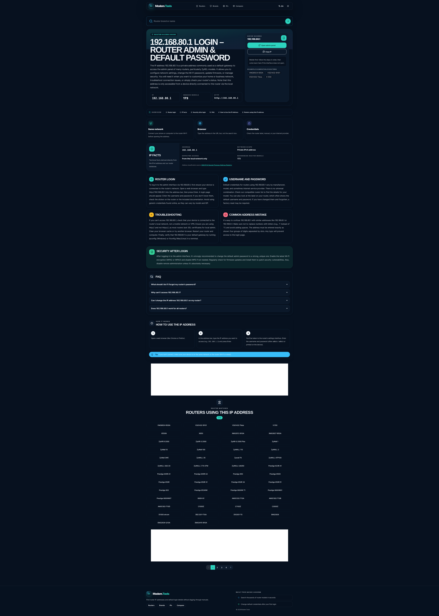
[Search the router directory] (288, 21)
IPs (227, 6)
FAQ (213, 112)
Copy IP (268, 52)
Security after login (199, 112)
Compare (239, 6)
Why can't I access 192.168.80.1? (166, 292)
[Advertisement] (219, 380)
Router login (172, 112)
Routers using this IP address (254, 112)
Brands (215, 6)
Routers (202, 6)
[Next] (230, 567)
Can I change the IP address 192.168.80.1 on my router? (176, 300)
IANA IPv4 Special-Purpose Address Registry (216, 165)
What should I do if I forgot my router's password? (173, 284)
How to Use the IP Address (229, 112)
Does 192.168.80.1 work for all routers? (169, 308)
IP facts (184, 112)
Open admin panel (268, 45)
